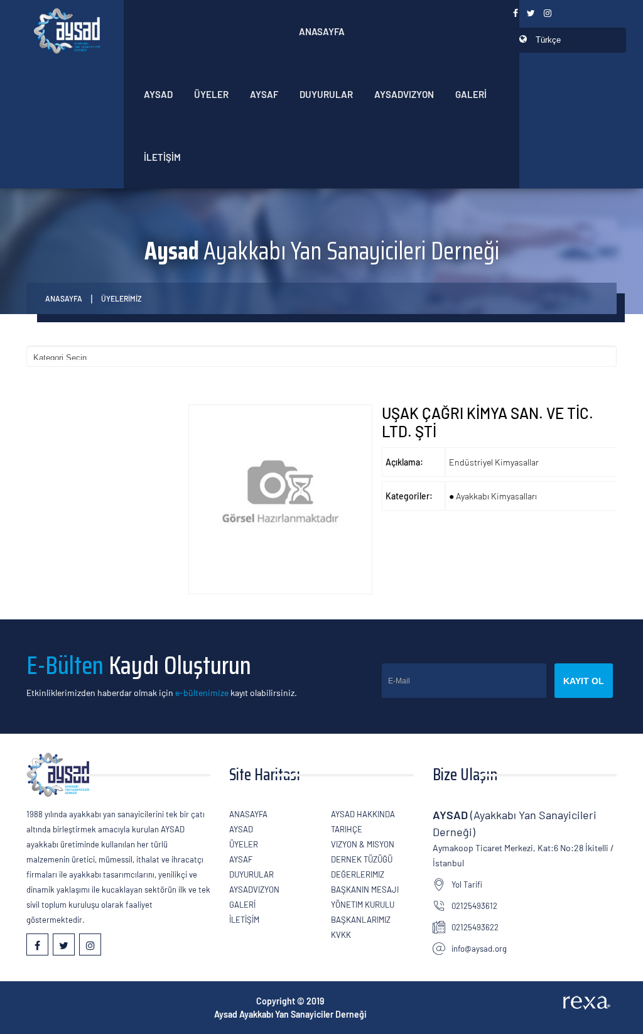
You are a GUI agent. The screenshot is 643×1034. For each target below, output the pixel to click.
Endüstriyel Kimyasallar (494, 462)
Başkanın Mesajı (365, 889)
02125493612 (474, 906)
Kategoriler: (409, 496)
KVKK (341, 935)
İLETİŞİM (162, 157)
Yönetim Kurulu (362, 905)
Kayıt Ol (583, 681)
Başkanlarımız (361, 920)
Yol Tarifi (466, 884)
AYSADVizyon (404, 94)
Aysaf (264, 94)
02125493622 (475, 927)
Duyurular (326, 94)
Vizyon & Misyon (362, 844)
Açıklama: (404, 462)
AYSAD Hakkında (363, 814)
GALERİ (471, 94)
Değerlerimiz (357, 874)
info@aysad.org (479, 949)
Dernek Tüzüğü (361, 859)
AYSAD (158, 94)
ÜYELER (211, 94)
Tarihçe (346, 829)
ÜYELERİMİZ (121, 298)
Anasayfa (322, 31)
